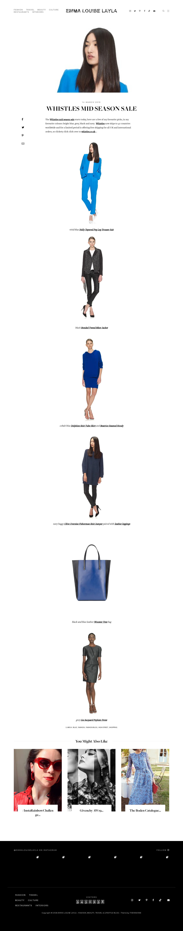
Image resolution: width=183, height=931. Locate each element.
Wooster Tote (100, 622)
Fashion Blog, (92, 727)
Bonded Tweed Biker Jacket (94, 328)
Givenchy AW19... (91, 811)
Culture (54, 10)
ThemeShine (135, 913)
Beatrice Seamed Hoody (111, 426)
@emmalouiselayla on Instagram (35, 850)
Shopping (113, 727)
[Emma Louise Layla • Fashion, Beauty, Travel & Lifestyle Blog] (91, 11)
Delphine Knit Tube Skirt (83, 426)
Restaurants (21, 12)
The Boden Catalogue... (145, 811)
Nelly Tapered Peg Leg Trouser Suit (96, 230)
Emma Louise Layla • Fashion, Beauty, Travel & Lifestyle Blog (88, 913)
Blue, (75, 727)
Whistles (100, 124)
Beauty (42, 10)
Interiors (38, 12)
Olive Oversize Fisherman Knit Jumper (83, 524)
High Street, (103, 727)
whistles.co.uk (88, 132)
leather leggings (122, 524)
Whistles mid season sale (62, 119)
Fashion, (81, 727)
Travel (30, 10)
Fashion (18, 10)
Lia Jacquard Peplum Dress (94, 720)
